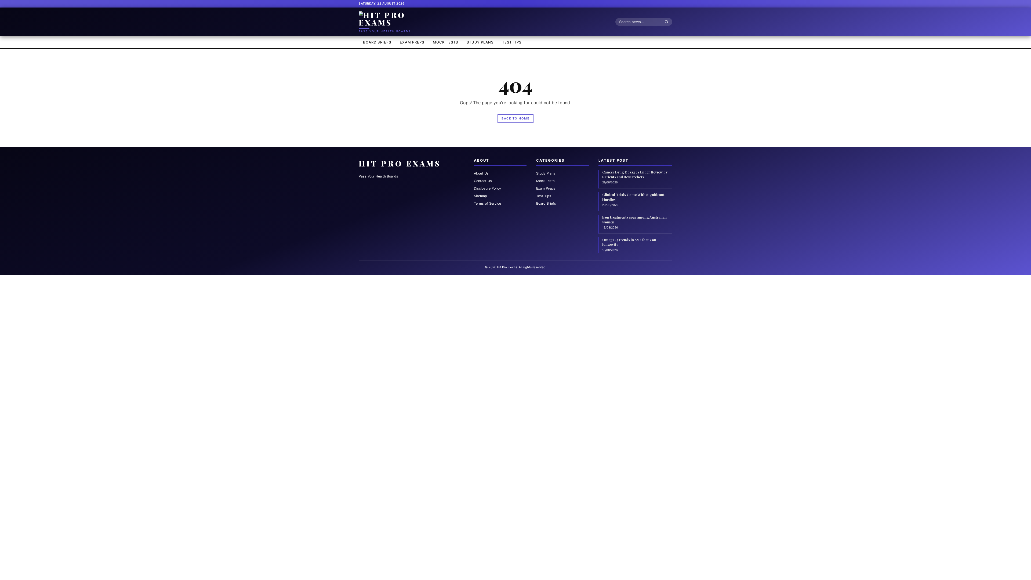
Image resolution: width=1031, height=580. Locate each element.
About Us (481, 173)
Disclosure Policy (487, 188)
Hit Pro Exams (400, 163)
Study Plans (480, 42)
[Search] (668, 22)
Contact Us (483, 181)
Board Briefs (377, 42)
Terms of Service (487, 203)
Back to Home (515, 118)
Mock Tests (445, 42)
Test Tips (511, 42)
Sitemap (480, 196)
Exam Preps (412, 42)
